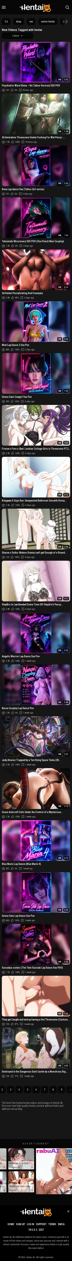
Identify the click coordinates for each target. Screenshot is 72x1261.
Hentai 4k (30, 1257)
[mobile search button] (67, 7)
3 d (6, 21)
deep (18, 21)
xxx (31, 21)
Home (11, 1224)
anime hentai (48, 21)
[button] (66, 21)
